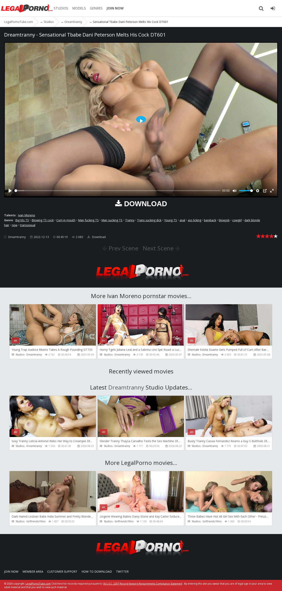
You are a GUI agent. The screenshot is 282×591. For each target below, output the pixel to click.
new (14, 225)
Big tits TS (22, 220)
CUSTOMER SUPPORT (62, 571)
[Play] (10, 190)
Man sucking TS (111, 220)
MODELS (79, 8)
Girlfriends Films (35, 521)
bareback (210, 220)
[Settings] (257, 190)
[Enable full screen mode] (272, 190)
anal (182, 220)
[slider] (117, 191)
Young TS (170, 220)
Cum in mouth (65, 220)
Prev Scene (122, 248)
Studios (20, 354)
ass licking (194, 220)
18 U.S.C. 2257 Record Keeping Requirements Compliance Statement (142, 583)
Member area (33, 571)
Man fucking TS (88, 220)
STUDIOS (61, 8)
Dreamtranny (17, 237)
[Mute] (234, 190)
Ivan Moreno (26, 215)
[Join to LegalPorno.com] (141, 281)
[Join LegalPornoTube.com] (273, 8)
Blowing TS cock (43, 220)
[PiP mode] (265, 190)
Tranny (129, 220)
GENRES (96, 8)
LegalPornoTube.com (27, 8)
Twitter (122, 571)
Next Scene (159, 248)
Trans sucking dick (149, 220)
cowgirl (237, 220)
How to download (97, 571)
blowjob (224, 220)
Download (98, 237)
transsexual (27, 225)
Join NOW (11, 571)
